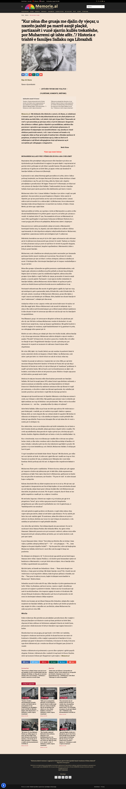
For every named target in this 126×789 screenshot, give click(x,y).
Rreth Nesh (24, 1)
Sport (74, 11)
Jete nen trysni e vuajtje (34, 15)
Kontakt (30, 1)
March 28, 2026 (25, 715)
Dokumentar (51, 11)
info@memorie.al (63, 768)
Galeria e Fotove (60, 11)
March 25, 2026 (44, 747)
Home (22, 15)
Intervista (37, 11)
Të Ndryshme (85, 11)
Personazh (43, 11)
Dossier (32, 11)
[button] (3, 785)
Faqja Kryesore (25, 11)
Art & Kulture (68, 11)
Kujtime (79, 11)
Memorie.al (24, 786)
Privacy (103, 786)
